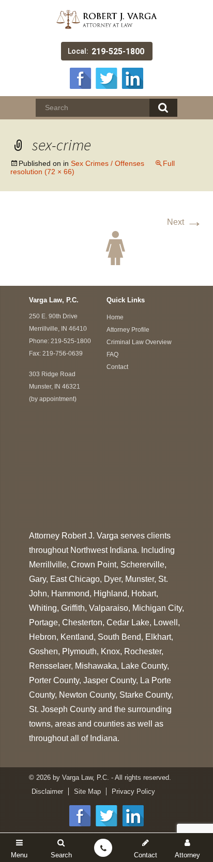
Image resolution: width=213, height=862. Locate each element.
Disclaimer (47, 791)
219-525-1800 (118, 51)
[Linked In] (132, 77)
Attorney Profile (127, 329)
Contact (117, 367)
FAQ (112, 354)
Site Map (87, 791)
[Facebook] (81, 77)
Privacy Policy (133, 791)
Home (115, 317)
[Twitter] (106, 77)
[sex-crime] (106, 247)
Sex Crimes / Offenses (107, 163)
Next (185, 222)
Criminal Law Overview (139, 342)
